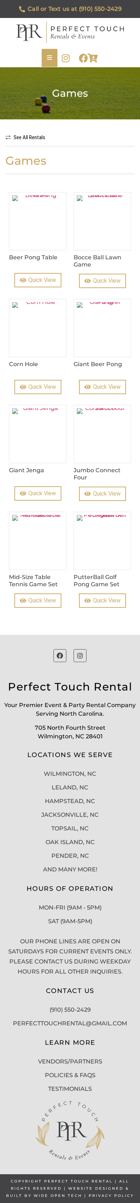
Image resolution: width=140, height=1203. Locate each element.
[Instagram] (65, 58)
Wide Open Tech (58, 1195)
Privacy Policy (111, 1195)
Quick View (42, 280)
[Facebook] (83, 58)
